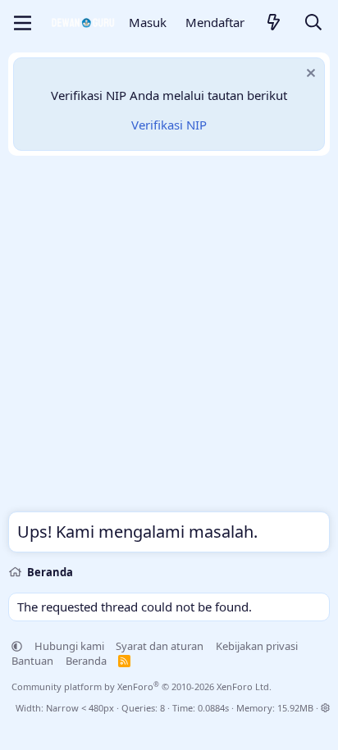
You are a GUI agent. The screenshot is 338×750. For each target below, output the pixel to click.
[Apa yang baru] (274, 23)
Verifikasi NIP (169, 124)
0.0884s (213, 708)
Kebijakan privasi (257, 646)
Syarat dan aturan (159, 646)
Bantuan (32, 660)
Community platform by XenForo (141, 686)
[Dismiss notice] (309, 75)
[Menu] (22, 23)
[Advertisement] (169, 338)
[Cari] (313, 23)
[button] (16, 646)
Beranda (86, 660)
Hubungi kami (69, 646)
